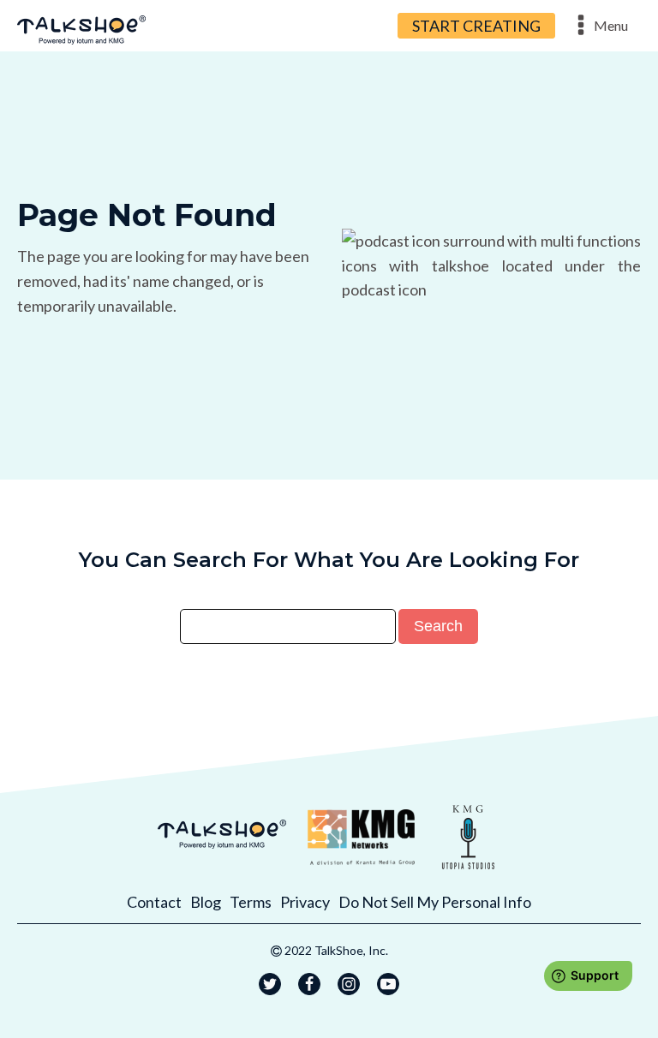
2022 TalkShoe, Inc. (336, 950)
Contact (154, 901)
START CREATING (476, 25)
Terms (251, 901)
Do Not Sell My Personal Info (434, 901)
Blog (205, 901)
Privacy (305, 901)
